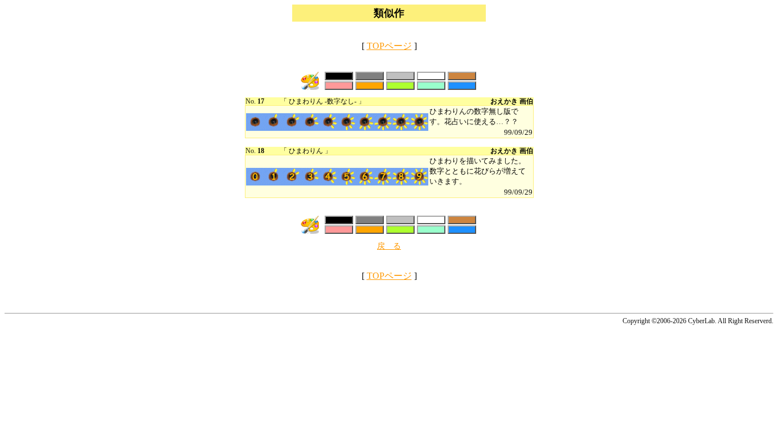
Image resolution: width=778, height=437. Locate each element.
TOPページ (389, 46)
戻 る (389, 246)
